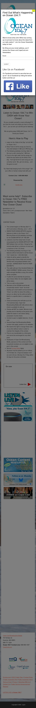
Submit (6, 64)
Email (4, 56)
